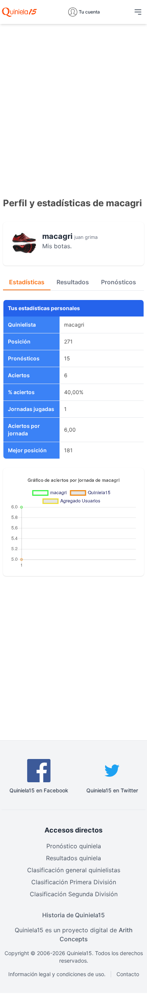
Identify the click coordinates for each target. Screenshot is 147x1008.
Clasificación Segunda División (74, 894)
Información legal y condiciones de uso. (57, 974)
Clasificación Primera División (73, 882)
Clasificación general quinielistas (73, 870)
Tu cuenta (89, 12)
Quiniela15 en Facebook (38, 790)
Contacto (127, 974)
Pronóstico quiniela (73, 846)
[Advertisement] (73, 103)
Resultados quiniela (73, 858)
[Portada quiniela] (19, 12)
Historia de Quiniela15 (73, 915)
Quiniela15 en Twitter (112, 790)
